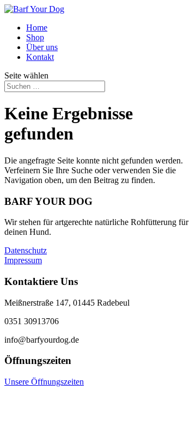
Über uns (42, 47)
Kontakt (40, 57)
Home (36, 27)
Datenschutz (25, 250)
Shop (35, 37)
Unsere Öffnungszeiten (44, 381)
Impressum (23, 260)
